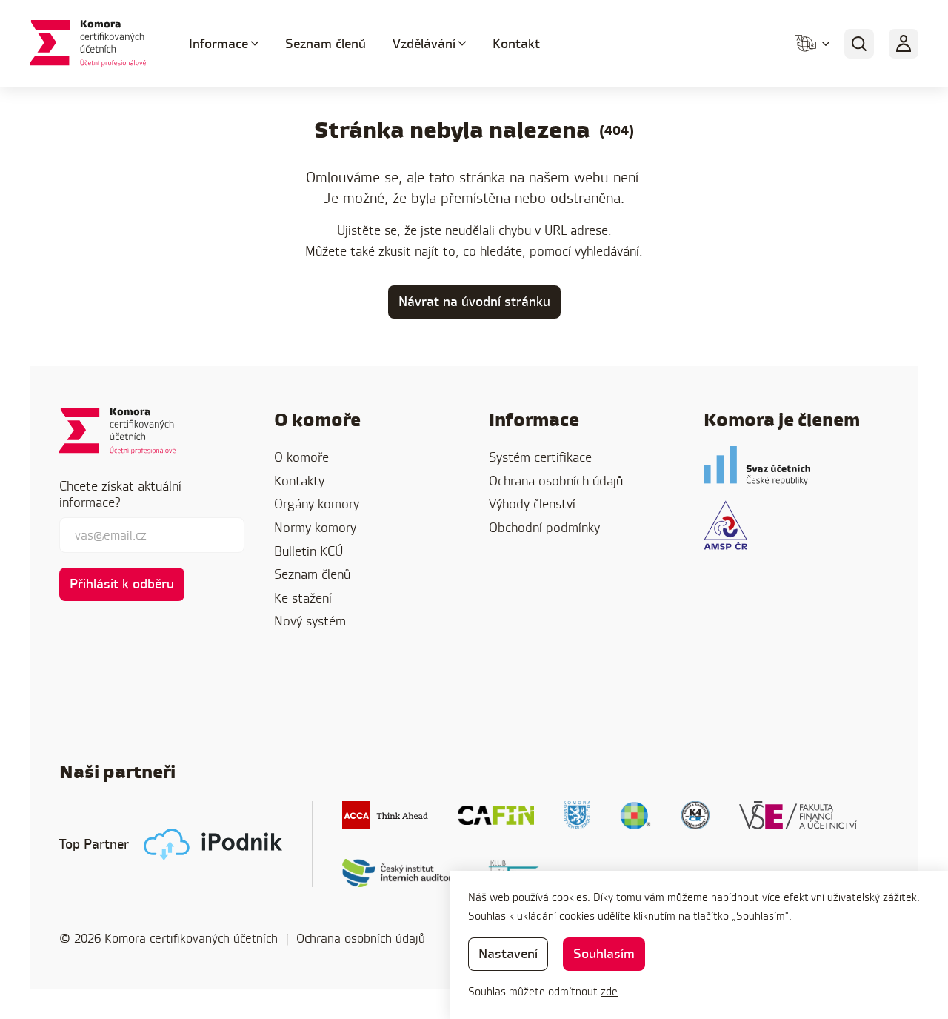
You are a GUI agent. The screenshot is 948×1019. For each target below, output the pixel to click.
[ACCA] (385, 815)
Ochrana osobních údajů (556, 480)
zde (609, 991)
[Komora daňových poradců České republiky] (577, 815)
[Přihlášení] (903, 44)
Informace (218, 43)
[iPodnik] (213, 844)
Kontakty (299, 480)
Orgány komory (316, 503)
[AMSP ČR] (725, 525)
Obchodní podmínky (544, 527)
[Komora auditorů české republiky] (695, 815)
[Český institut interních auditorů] (400, 873)
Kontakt (516, 43)
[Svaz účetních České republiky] (757, 465)
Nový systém (310, 620)
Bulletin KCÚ (308, 551)
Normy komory (315, 527)
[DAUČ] (636, 815)
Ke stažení (303, 597)
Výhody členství (532, 503)
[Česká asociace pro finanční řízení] (496, 815)
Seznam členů (325, 43)
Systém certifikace (540, 457)
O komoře (301, 457)
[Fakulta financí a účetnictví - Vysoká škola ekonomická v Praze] (798, 815)
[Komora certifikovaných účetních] (91, 43)
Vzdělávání (424, 43)
